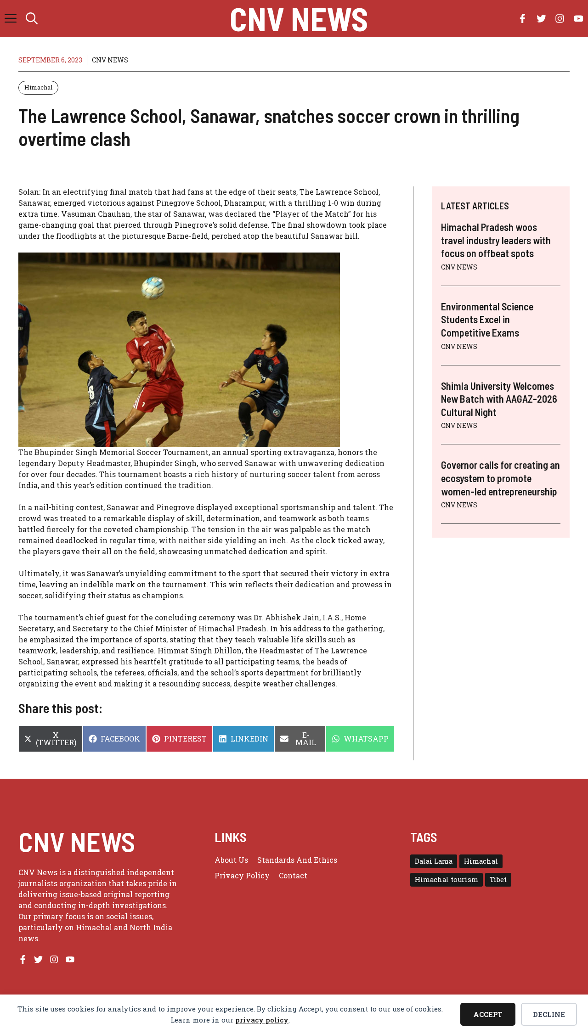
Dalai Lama (433, 861)
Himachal (38, 87)
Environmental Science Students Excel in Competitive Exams (487, 319)
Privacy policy (242, 875)
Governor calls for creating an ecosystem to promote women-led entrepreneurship (500, 478)
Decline (549, 1014)
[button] (31, 18)
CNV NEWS (299, 18)
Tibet (498, 879)
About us (231, 860)
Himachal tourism (446, 879)
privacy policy (261, 1019)
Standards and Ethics (297, 860)
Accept (488, 1014)
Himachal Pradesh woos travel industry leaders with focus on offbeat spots (496, 240)
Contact (293, 875)
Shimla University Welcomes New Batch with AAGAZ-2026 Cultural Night (499, 399)
